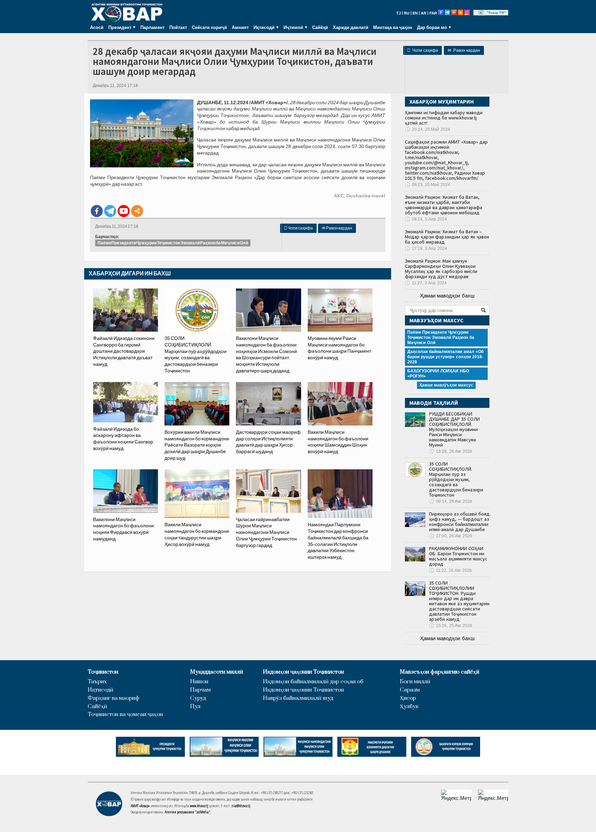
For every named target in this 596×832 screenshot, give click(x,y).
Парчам (200, 690)
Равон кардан (464, 50)
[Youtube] (124, 211)
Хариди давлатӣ (350, 27)
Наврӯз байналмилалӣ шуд (298, 698)
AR (423, 13)
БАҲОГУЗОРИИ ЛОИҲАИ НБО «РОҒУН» (438, 374)
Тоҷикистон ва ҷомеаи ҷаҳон (125, 714)
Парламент (152, 27)
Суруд (198, 698)
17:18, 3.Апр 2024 (426, 248)
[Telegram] (110, 211)
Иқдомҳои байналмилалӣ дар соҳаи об (313, 681)
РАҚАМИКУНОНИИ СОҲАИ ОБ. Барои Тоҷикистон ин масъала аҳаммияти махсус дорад (458, 556)
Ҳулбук (409, 706)
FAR (433, 13)
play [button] (481, 13)
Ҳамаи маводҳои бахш (447, 295)
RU (406, 13)
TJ (398, 13)
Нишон (199, 681)
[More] (137, 211)
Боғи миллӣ (415, 681)
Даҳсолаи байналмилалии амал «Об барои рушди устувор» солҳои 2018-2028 (445, 356)
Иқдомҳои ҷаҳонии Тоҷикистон (303, 672)
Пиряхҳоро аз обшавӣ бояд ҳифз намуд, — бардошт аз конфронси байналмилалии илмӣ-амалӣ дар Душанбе (459, 521)
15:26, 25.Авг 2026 (450, 625)
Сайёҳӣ (320, 27)
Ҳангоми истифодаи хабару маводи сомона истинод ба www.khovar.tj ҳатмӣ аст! (444, 117)
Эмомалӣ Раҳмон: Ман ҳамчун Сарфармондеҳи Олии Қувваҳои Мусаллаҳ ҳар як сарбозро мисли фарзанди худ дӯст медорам (441, 269)
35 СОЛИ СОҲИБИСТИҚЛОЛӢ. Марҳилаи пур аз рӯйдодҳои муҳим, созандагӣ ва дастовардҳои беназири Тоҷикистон (456, 479)
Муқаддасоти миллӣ (216, 672)
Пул (195, 706)
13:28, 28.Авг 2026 (450, 451)
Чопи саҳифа (422, 50)
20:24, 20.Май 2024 (427, 129)
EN (415, 13)
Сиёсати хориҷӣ (209, 27)
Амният (240, 27)
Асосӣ (96, 27)
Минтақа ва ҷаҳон (392, 27)
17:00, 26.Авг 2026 (450, 536)
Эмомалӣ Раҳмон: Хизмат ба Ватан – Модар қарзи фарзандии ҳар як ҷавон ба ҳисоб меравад (447, 236)
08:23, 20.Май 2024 (427, 184)
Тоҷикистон (103, 672)
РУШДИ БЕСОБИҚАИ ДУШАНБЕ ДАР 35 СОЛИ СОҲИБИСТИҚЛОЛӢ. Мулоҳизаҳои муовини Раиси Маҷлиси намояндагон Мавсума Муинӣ (454, 429)
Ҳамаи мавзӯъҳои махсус (446, 385)
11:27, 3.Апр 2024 (426, 283)
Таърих (97, 681)
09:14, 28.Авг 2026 (450, 501)
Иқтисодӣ (100, 690)
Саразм (410, 690)
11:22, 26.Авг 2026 (450, 570)
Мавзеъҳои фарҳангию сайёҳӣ (439, 672)
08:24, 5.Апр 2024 (426, 219)
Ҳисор (408, 698)
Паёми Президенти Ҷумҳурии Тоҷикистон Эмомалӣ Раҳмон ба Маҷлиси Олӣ (173, 243)
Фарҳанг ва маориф (113, 698)
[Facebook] (97, 211)
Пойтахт (178, 27)
